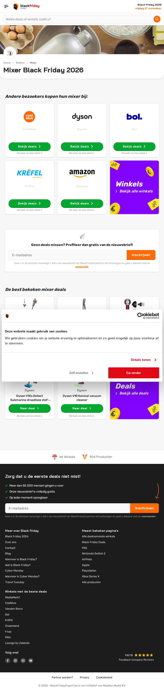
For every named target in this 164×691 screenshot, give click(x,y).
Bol (134, 129)
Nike (8, 637)
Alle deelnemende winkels (98, 536)
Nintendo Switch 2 (93, 553)
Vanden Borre (14, 608)
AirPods (87, 559)
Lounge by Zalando (17, 643)
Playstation (89, 570)
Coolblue (30, 129)
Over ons (10, 542)
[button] (144, 656)
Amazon (82, 186)
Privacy (84, 677)
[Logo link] (9, 661)
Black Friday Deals (93, 542)
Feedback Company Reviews (136, 659)
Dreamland (12, 625)
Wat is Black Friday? (18, 565)
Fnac (8, 631)
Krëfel (30, 186)
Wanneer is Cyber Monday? (22, 576)
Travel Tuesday (14, 582)
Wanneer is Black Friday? (21, 559)
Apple (85, 565)
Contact (10, 548)
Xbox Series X (90, 576)
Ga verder (133, 373)
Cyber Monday (14, 570)
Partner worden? (62, 677)
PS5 (84, 548)
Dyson (82, 129)
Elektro (20, 62)
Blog (8, 553)
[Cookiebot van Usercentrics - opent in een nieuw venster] (140, 316)
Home (7, 62)
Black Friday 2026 (16, 536)
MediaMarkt (12, 597)
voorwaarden (81, 266)
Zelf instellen (78, 373)
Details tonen (141, 360)
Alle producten (91, 582)
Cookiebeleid (104, 677)
